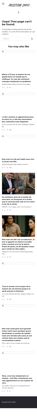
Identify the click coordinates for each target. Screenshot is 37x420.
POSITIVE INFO (18, 5)
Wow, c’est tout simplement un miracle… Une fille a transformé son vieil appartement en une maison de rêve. (17, 379)
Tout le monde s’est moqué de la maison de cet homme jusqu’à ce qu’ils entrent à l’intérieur (16, 289)
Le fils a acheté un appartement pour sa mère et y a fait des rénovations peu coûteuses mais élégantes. (18, 119)
